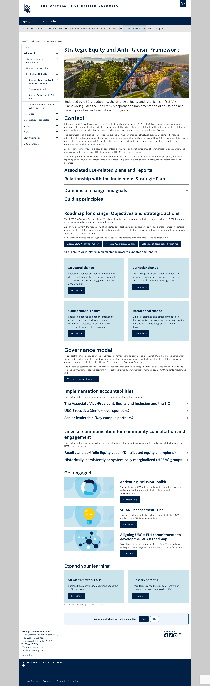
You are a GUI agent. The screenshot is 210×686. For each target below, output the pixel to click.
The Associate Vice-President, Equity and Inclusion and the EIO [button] (117, 403)
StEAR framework (133, 28)
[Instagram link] (180, 636)
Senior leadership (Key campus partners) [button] (98, 418)
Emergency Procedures (30, 681)
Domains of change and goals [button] (95, 190)
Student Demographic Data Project (42, 97)
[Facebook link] (166, 636)
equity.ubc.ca (36, 647)
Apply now (128, 524)
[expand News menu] (121, 28)
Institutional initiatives (37, 74)
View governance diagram (80, 379)
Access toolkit (130, 500)
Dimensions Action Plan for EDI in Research (42, 106)
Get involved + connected (82, 28)
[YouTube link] (175, 636)
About (26, 28)
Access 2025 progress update (120, 244)
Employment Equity (38, 89)
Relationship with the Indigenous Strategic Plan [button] (114, 178)
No (154, 619)
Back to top (27, 655)
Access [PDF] (81, 244)
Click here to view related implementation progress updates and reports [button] (110, 251)
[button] (57, 47)
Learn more (76, 290)
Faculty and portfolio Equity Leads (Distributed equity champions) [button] (120, 453)
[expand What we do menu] (50, 28)
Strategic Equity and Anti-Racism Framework (41, 82)
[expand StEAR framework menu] (144, 28)
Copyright (61, 681)
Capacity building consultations (34, 61)
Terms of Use (48, 681)
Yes (144, 619)
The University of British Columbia (27, 8)
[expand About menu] (32, 28)
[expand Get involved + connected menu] (97, 28)
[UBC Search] (183, 3)
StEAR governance (75, 149)
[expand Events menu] (109, 28)
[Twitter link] (171, 636)
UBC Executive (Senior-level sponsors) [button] (96, 411)
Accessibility (73, 681)
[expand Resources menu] (66, 28)
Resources (58, 28)
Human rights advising (37, 68)
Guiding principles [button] (83, 199)
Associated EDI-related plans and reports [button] (108, 170)
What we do (41, 28)
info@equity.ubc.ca (36, 650)
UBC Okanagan (155, 28)
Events (104, 28)
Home (23, 41)
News (116, 28)
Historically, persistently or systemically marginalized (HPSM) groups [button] (123, 460)
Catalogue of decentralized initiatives (160, 244)
